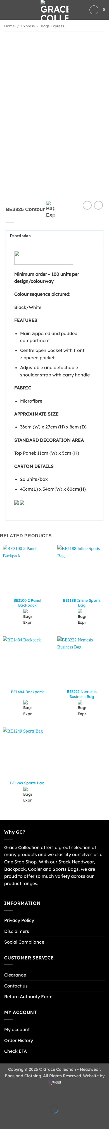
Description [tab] (20, 236)
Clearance (15, 975)
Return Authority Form (28, 996)
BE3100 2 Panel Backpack (27, 603)
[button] (7, 10)
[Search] (93, 9)
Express (28, 26)
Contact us (16, 986)
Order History (18, 1040)
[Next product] (87, 205)
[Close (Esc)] (54, 1095)
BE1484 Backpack (27, 691)
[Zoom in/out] (5, 1095)
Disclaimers (16, 931)
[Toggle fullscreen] (21, 1095)
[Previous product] (98, 205)
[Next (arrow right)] (21, 1119)
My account (17, 1029)
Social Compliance (24, 942)
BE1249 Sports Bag (27, 782)
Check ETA (15, 1051)
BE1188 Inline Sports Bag (82, 603)
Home (9, 26)
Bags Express (52, 26)
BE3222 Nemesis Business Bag (82, 694)
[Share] (38, 1095)
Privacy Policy (19, 920)
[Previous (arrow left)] (5, 1119)
